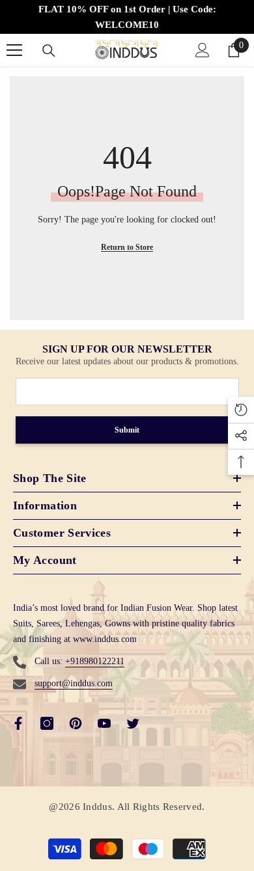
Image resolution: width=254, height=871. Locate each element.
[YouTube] (104, 723)
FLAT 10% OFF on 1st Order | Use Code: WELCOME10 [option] (127, 17)
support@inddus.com (74, 683)
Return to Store (127, 247)
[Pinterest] (75, 723)
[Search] (49, 51)
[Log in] (202, 50)
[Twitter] (133, 723)
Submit (127, 430)
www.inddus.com (105, 639)
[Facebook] (18, 723)
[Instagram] (47, 723)
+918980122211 (94, 661)
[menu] (14, 50)
